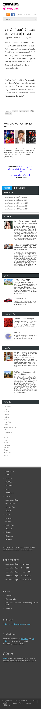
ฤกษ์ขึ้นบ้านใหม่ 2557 (22, 280)
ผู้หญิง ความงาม (8, 430)
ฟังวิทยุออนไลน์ (8, 432)
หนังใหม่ (6, 442)
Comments (19, 188)
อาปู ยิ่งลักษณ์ (23, 111)
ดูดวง (5, 419)
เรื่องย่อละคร (7, 453)
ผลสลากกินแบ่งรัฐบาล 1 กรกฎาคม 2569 (16, 206)
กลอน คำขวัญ (7, 407)
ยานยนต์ (6, 435)
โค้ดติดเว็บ (8, 608)
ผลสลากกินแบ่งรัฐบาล (10, 427)
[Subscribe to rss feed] (8, 14)
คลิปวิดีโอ (6, 414)
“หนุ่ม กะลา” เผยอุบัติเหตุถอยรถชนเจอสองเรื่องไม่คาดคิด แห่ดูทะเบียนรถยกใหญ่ (25, 247)
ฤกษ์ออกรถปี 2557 (20, 299)
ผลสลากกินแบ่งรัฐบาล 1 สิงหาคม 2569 (15, 200)
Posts (7, 188)
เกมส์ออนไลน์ (7, 445)
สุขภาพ (6, 437)
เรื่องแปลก (6, 455)
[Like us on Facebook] (13, 14)
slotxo (28, 624)
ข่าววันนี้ (17, 38)
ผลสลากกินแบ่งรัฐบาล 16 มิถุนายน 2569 (16, 209)
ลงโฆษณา (8, 596)
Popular (8, 192)
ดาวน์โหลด (7, 417)
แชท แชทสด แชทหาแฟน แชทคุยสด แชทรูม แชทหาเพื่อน (21, 604)
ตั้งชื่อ (5, 658)
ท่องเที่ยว (6, 425)
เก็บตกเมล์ (6, 448)
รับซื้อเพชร (6, 624)
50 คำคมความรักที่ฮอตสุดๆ (24, 319)
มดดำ (14, 111)
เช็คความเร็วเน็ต (10, 599)
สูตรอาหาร (7, 440)
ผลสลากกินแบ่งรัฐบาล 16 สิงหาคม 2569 (16, 197)
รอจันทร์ (17, 333)
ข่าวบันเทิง (6, 412)
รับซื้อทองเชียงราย (18, 624)
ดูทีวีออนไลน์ (7, 422)
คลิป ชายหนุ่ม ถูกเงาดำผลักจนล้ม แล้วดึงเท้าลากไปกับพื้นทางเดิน (20, 169)
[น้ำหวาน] (10, 10)
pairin (9, 38)
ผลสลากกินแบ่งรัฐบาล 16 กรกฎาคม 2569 (16, 203)
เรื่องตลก (6, 450)
